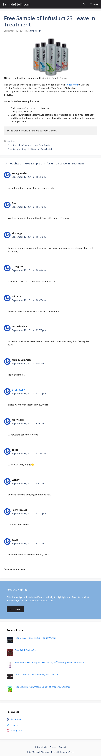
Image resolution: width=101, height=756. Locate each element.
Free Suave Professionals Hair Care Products (30, 145)
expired (11, 141)
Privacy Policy (41, 747)
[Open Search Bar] (84, 4)
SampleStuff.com (16, 4)
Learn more (15, 609)
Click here (72, 84)
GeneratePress (67, 752)
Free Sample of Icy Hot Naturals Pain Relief (29, 149)
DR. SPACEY (18, 389)
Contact (62, 747)
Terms (53, 747)
